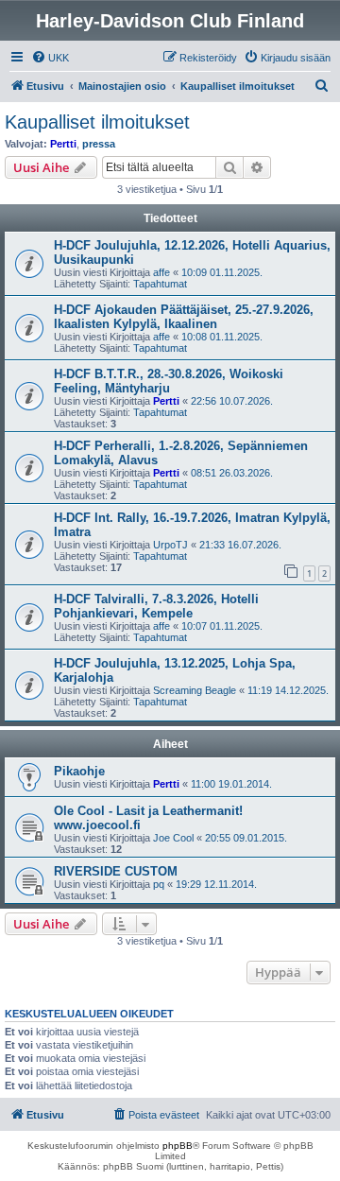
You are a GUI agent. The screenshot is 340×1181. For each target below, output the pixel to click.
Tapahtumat (160, 283)
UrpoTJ (170, 544)
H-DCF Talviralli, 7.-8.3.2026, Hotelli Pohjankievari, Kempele (156, 606)
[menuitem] (50, 57)
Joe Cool (173, 837)
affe (161, 272)
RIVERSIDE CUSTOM (116, 871)
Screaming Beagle (194, 690)
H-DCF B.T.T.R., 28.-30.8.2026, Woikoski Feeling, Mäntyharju (168, 381)
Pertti (63, 143)
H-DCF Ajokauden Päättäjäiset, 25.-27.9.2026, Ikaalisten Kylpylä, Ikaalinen (184, 317)
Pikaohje (79, 771)
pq (158, 884)
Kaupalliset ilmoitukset (97, 122)
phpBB (177, 1145)
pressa (98, 143)
